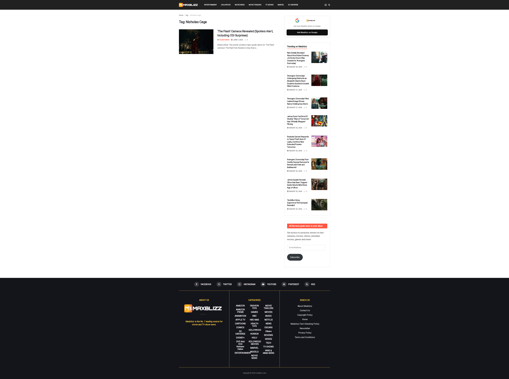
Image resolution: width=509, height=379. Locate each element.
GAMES (254, 312)
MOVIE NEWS (240, 5)
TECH (268, 343)
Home (181, 15)
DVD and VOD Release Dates (240, 345)
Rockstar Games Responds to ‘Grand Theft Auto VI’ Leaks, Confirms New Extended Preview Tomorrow (298, 142)
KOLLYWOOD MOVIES (255, 342)
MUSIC (268, 316)
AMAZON (240, 305)
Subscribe (295, 257)
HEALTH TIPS (254, 324)
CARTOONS (240, 323)
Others (268, 331)
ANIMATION (240, 316)
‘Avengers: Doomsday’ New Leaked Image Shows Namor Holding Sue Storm (298, 101)
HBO (254, 316)
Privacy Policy (304, 332)
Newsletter (305, 328)
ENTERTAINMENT (210, 5)
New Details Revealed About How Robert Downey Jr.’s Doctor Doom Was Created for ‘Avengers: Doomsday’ (298, 58)
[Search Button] (329, 5)
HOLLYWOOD (226, 5)
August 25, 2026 (295, 191)
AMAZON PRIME (240, 310)
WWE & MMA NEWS (268, 351)
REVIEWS (268, 335)
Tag (186, 15)
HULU (254, 337)
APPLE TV (240, 319)
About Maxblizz (305, 306)
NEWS (268, 323)
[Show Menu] (326, 5)
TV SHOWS (269, 5)
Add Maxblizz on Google (307, 32)
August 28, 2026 (295, 67)
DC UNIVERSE (293, 5)
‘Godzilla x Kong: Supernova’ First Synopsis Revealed (297, 202)
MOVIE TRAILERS (255, 5)
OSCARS (268, 327)
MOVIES (268, 312)
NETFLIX (268, 319)
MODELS (254, 351)
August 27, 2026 (295, 90)
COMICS (240, 327)
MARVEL (281, 5)
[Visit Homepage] (188, 5)
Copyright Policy (305, 315)
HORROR (254, 334)
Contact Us (305, 310)
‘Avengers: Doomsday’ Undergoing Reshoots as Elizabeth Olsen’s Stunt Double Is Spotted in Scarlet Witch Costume (298, 81)
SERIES (268, 339)
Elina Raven (224, 40)
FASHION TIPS (254, 306)
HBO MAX (254, 319)
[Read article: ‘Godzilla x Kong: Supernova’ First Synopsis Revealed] (319, 204)
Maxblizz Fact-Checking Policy (305, 324)
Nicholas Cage (195, 15)
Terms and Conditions (305, 337)
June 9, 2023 (238, 40)
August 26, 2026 (295, 128)
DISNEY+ (240, 337)
